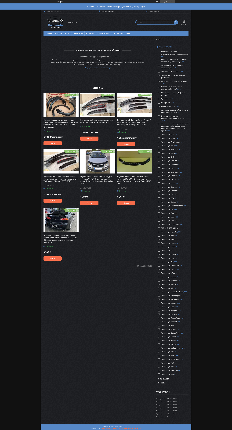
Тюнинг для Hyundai (169, 232)
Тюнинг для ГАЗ (167, 363)
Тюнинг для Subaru (168, 337)
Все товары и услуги (144, 265)
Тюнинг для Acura (168, 138)
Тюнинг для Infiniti (168, 236)
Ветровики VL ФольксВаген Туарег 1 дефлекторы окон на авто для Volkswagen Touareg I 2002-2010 (134, 122)
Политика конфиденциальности (130, 428)
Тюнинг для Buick (168, 153)
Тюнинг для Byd (167, 157)
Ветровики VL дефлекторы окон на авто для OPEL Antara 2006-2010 (96, 121)
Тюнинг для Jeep (167, 258)
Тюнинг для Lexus (168, 269)
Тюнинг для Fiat (167, 209)
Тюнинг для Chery (168, 168)
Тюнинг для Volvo (168, 355)
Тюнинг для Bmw (168, 146)
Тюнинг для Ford (167, 213)
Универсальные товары (170, 71)
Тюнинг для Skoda (168, 329)
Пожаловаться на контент (109, 428)
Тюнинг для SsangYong (170, 333)
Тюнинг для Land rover (170, 265)
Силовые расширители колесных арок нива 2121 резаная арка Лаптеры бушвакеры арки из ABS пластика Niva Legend (61, 123)
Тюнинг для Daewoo (169, 187)
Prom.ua (126, 426)
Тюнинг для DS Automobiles (172, 206)
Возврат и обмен (104, 33)
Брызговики (166, 99)
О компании (78, 33)
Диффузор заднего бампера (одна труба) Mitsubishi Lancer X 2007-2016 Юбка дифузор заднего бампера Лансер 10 (60, 238)
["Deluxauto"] (55, 22)
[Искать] (176, 22)
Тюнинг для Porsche (169, 314)
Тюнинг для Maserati (169, 280)
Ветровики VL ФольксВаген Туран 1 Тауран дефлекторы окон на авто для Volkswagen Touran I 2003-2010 (61, 178)
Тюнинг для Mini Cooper (170, 295)
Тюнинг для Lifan (168, 273)
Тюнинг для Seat (167, 325)
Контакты (90, 33)
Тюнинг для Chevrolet (169, 172)
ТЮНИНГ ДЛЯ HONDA (169, 228)
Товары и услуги (61, 33)
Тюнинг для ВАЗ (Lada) (170, 359)
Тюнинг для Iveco (168, 247)
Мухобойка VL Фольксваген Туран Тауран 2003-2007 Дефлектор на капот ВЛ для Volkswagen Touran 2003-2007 (134, 179)
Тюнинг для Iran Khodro (170, 239)
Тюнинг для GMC (167, 221)
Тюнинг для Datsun (169, 194)
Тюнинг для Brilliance (169, 149)
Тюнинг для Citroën (168, 179)
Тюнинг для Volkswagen (170, 348)
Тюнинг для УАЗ (167, 374)
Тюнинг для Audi (167, 134)
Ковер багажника (168, 106)
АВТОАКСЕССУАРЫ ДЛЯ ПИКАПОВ (174, 81)
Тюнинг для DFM (167, 198)
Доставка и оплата (122, 33)
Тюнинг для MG (167, 288)
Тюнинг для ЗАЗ (167, 367)
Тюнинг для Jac (167, 250)
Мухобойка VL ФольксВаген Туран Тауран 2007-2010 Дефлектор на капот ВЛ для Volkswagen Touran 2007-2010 (97, 179)
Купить (52, 143)
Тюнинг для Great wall (170, 224)
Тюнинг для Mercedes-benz (172, 292)
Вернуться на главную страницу (98, 68)
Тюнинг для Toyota (168, 344)
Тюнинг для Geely (168, 217)
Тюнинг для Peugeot (169, 310)
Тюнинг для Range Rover (170, 318)
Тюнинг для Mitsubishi (170, 299)
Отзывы (161, 383)
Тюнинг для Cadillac (169, 161)
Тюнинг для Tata (167, 352)
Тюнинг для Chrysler (169, 176)
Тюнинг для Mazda (168, 284)
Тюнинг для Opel (167, 307)
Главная (48, 33)
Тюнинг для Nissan (168, 303)
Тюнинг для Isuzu (168, 243)
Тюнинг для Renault (169, 322)
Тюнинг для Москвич (169, 370)
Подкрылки (165, 102)
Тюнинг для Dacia (168, 183)
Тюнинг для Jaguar (168, 254)
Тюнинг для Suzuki (168, 340)
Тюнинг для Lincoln (168, 277)
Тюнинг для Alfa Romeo (170, 142)
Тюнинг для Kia (167, 262)
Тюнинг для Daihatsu (169, 191)
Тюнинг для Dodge (168, 202)
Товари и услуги (165, 47)
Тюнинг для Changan (169, 164)
